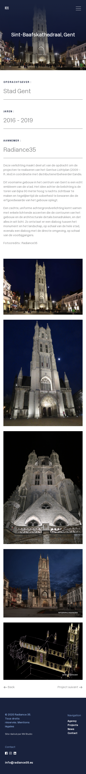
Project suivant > (70, 687)
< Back (9, 687)
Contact (72, 733)
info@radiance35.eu (19, 762)
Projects (73, 725)
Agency (72, 721)
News (71, 729)
